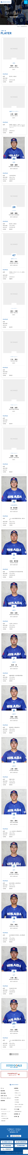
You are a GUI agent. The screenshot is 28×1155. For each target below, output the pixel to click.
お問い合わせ (4, 1095)
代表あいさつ (18, 1092)
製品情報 (3, 1090)
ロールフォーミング (5, 1111)
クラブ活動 (16, 1109)
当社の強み (3, 1093)
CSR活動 (17, 1102)
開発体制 (3, 1120)
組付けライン (4, 1116)
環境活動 (17, 1097)
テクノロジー (4, 1109)
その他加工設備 (4, 1118)
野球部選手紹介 (18, 1111)
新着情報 (3, 1100)
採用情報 (16, 1114)
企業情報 (16, 1088)
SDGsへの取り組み (19, 1104)
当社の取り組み (18, 1106)
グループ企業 (18, 1095)
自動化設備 (3, 1113)
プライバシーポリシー (6, 1098)
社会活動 (17, 1099)
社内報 (15, 1116)
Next (16, 1054)
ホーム (2, 1088)
